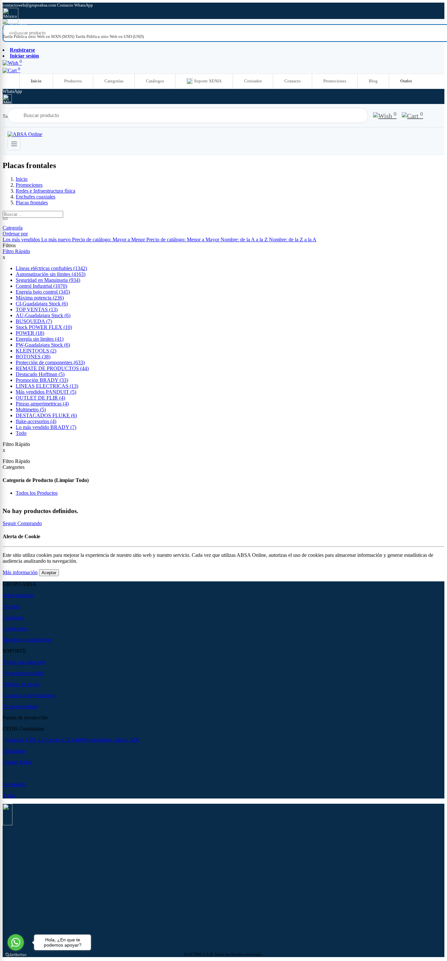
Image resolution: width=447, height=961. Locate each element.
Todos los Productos (37, 493)
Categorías (113, 80)
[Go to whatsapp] (16, 942)
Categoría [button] (13, 228)
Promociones (334, 80)
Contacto (292, 80)
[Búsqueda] (5, 219)
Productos (73, 80)
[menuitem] (39, 36)
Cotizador (253, 80)
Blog (373, 80)
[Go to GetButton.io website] (15, 954)
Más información (20, 572)
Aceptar (49, 572)
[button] (15, 233)
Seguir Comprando (22, 523)
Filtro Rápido (16, 251)
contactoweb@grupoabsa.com (30, 5)
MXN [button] (8, 31)
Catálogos (155, 80)
